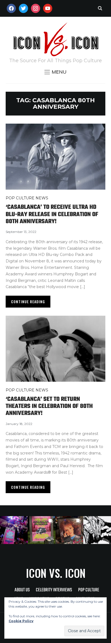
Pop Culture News (27, 198)
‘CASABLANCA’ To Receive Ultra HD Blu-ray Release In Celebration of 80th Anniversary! (52, 214)
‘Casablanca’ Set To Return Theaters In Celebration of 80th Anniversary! (49, 406)
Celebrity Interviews (54, 590)
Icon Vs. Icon (55, 573)
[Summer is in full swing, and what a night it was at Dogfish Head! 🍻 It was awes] (42, 530)
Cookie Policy (21, 621)
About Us (22, 590)
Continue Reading (28, 301)
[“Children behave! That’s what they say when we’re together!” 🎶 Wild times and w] (69, 530)
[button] (55, 72)
